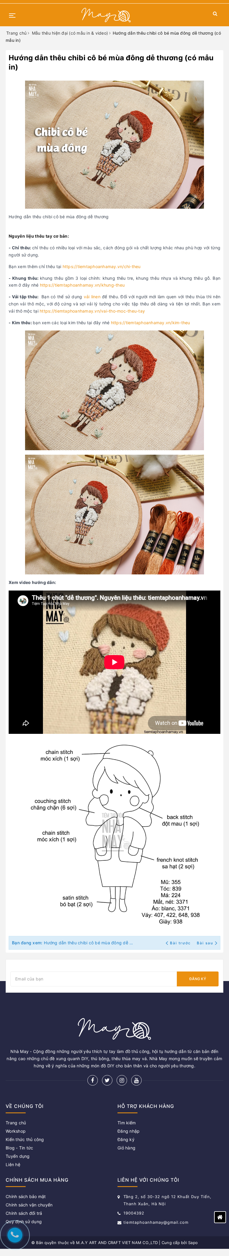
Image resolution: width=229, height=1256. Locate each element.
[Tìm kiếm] (215, 15)
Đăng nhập (128, 1131)
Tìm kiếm (126, 1122)
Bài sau (205, 943)
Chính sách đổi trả (24, 1213)
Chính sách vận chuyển (29, 1204)
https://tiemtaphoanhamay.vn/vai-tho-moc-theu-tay (92, 310)
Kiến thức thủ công (25, 1139)
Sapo (193, 1242)
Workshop (16, 1131)
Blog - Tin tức (19, 1147)
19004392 (133, 1213)
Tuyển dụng (18, 1156)
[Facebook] (92, 1080)
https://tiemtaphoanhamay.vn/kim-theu (150, 322)
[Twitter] (107, 1080)
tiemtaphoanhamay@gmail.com (155, 1222)
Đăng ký (197, 979)
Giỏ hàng (126, 1147)
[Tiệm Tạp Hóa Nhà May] (106, 15)
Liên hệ (13, 1164)
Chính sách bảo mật (26, 1196)
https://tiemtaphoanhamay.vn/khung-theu (82, 285)
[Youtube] (136, 1080)
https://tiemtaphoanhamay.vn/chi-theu (102, 266)
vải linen (92, 296)
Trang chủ (16, 1122)
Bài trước (181, 943)
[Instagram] (122, 1080)
